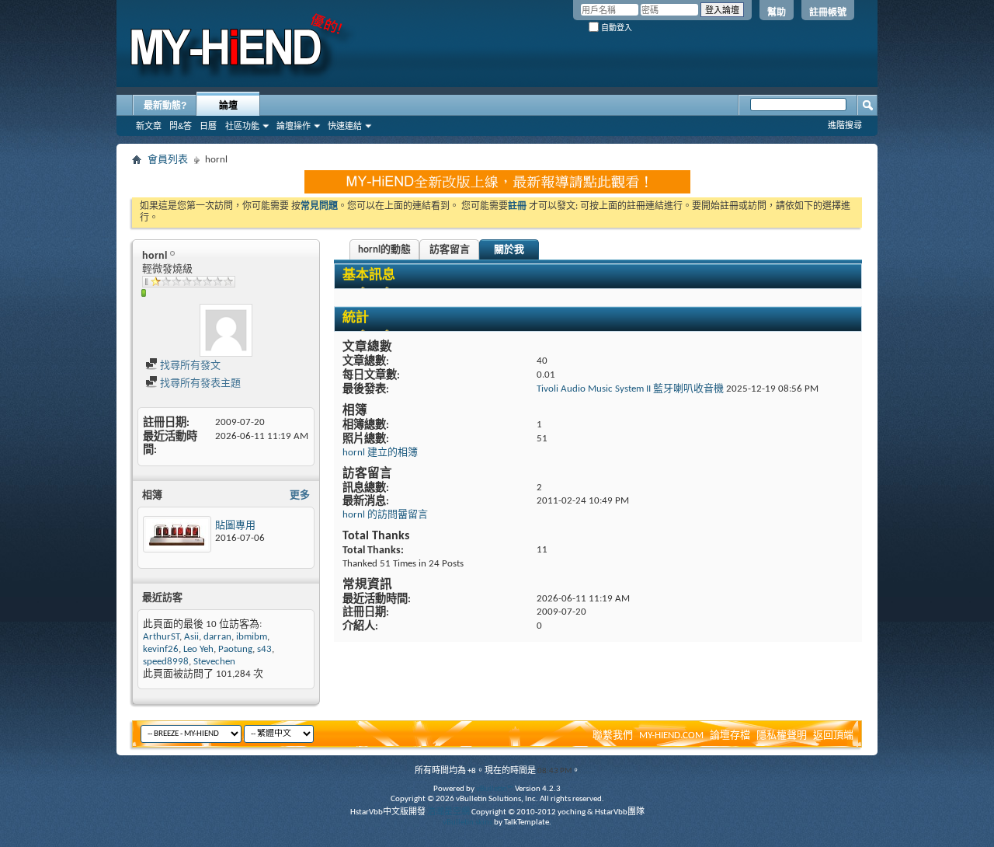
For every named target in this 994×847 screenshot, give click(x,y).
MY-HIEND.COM (671, 735)
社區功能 (242, 126)
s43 (264, 649)
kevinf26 (161, 649)
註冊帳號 (827, 12)
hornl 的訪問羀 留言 (385, 515)
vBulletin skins (467, 822)
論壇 (228, 105)
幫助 (776, 12)
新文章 (149, 126)
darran (217, 637)
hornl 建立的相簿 (380, 453)
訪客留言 (449, 250)
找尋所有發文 (189, 366)
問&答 (180, 126)
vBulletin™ (494, 789)
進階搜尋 (845, 125)
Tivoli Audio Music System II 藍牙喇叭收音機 (630, 389)
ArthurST (161, 637)
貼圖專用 (235, 526)
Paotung (235, 649)
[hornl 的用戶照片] (226, 330)
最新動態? (165, 105)
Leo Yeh (198, 649)
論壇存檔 (730, 735)
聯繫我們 (613, 735)
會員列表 (168, 160)
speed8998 (166, 662)
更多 (300, 495)
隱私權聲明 (781, 735)
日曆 (208, 126)
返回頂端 (833, 735)
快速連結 (345, 126)
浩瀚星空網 (448, 812)
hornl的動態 (384, 250)
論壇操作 (293, 126)
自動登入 (615, 27)
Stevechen (214, 662)
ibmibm (251, 637)
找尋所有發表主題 (199, 383)
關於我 (509, 250)
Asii (191, 637)
